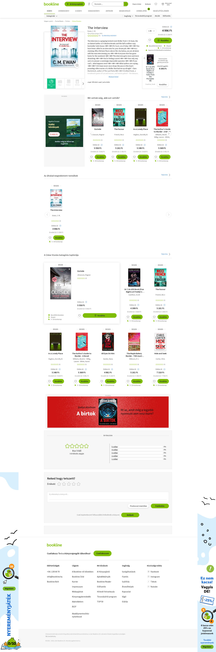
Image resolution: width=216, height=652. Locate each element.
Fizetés (125, 576)
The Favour (119, 129)
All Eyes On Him (107, 353)
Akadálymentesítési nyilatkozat (80, 615)
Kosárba (164, 40)
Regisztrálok (137, 4)
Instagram (155, 576)
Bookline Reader (104, 581)
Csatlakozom (102, 553)
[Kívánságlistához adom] (150, 40)
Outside (97, 129)
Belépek (148, 4)
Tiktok (153, 581)
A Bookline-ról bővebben (82, 571)
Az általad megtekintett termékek (61, 175)
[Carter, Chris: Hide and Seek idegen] (160, 342)
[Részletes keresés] (89, 4)
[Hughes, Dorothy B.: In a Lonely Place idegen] (140, 117)
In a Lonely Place (140, 129)
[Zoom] (77, 65)
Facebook (155, 571)
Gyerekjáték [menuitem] (143, 10)
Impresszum (77, 586)
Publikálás (159, 506)
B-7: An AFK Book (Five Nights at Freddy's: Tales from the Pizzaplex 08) (134, 290)
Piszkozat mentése (138, 506)
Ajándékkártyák (103, 576)
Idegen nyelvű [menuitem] (124, 11)
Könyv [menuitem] (49, 11)
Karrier (75, 581)
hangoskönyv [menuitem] (94, 11)
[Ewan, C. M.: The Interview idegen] (64, 46)
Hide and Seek (160, 353)
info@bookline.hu (54, 576)
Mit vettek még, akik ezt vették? (104, 97)
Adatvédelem (77, 601)
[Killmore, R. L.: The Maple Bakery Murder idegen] (134, 342)
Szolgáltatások (128, 571)
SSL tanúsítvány (51, 636)
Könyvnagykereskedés (81, 596)
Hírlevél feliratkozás (106, 591)
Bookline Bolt (53, 581)
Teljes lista (164, 97)
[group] (51, 84)
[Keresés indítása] (126, 4)
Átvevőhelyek (128, 586)
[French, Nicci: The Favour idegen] (119, 117)
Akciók (157, 16)
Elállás (125, 601)
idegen (97, 105)
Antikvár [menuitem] (109, 11)
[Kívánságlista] (156, 4)
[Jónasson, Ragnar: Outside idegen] (98, 117)
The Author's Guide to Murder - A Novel (162, 130)
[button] (83, 84)
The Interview (56, 210)
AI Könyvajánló (76, 4)
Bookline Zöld (78, 576)
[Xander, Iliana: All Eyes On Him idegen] (108, 342)
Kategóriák (51, 16)
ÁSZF (74, 606)
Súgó (124, 596)
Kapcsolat (126, 591)
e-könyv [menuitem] (78, 11)
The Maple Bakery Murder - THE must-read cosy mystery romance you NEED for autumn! (134, 354)
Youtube (154, 586)
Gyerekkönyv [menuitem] (63, 11)
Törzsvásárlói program (143, 16)
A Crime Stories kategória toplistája (61, 255)
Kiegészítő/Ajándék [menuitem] (161, 11)
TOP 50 (100, 601)
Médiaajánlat (77, 591)
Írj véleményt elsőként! (109, 35)
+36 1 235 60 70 (53, 571)
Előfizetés (166, 16)
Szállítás (126, 581)
